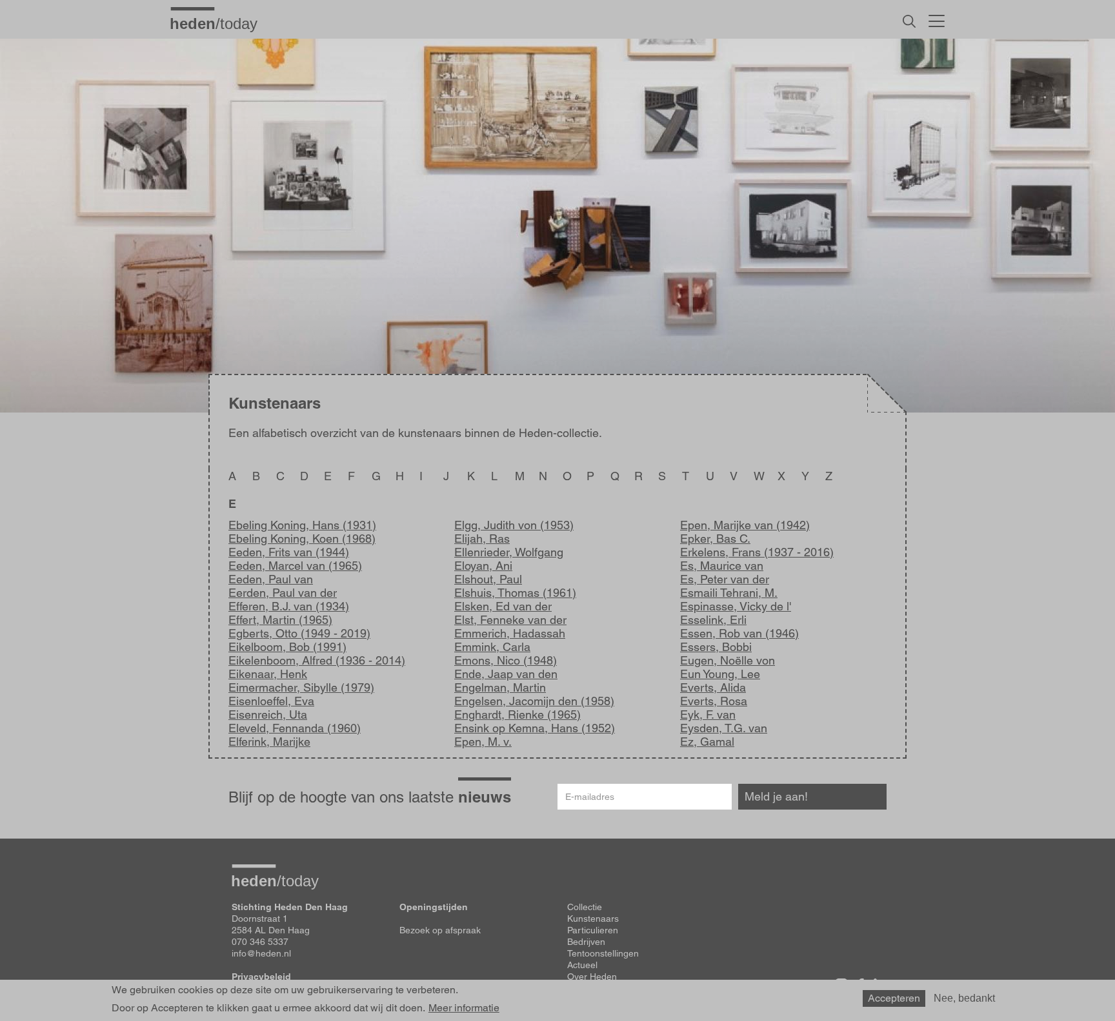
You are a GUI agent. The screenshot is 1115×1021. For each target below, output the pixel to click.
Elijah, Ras (482, 538)
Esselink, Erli (713, 620)
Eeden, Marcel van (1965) (295, 565)
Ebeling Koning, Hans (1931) (302, 525)
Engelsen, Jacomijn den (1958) (534, 701)
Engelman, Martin (500, 687)
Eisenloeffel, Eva (271, 701)
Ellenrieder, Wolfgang (508, 552)
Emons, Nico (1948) (505, 660)
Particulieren (592, 930)
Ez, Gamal (707, 741)
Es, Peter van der (724, 579)
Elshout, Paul (488, 579)
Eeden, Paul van (270, 579)
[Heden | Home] (218, 23)
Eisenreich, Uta (267, 714)
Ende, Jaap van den (506, 674)
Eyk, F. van (708, 714)
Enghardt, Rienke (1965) (517, 714)
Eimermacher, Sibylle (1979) (301, 687)
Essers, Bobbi (716, 647)
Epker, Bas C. (715, 538)
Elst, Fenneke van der (510, 620)
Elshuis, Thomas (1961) (515, 592)
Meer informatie (463, 1008)
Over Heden (592, 976)
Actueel (582, 965)
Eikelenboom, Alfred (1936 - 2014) (316, 660)
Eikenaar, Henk (267, 674)
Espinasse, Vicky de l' (735, 606)
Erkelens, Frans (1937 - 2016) (757, 552)
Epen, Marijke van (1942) (745, 525)
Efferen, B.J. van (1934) (288, 606)
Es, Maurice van (721, 565)
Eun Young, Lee (720, 674)
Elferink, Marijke (269, 741)
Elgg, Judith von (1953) (514, 525)
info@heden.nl (261, 953)
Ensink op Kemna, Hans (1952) (534, 728)
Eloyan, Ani (483, 565)
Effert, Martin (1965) (280, 620)
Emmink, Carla (492, 647)
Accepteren (894, 998)
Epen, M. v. (483, 741)
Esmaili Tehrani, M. (729, 592)
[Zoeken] (909, 21)
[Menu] (937, 19)
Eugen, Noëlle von (727, 660)
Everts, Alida (713, 687)
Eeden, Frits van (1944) (288, 552)
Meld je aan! (776, 796)
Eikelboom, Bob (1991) (287, 647)
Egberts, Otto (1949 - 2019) (299, 633)
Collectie (584, 907)
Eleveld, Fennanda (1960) (294, 728)
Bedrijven (586, 942)
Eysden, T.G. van (723, 728)
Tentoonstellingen (603, 953)
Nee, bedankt (964, 998)
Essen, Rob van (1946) (739, 633)
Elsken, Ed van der (503, 606)
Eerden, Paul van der (282, 592)
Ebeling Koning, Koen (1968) (302, 538)
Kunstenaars (593, 918)
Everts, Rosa (713, 701)
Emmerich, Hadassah (509, 633)
